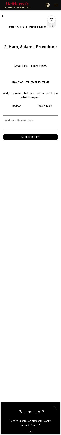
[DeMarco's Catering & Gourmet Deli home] (18, 5)
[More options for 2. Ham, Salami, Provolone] (51, 20)
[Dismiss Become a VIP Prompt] (55, 407)
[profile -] (48, 5)
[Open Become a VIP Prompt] (30, 432)
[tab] (16, 106)
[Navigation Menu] (56, 5)
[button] (4, 16)
